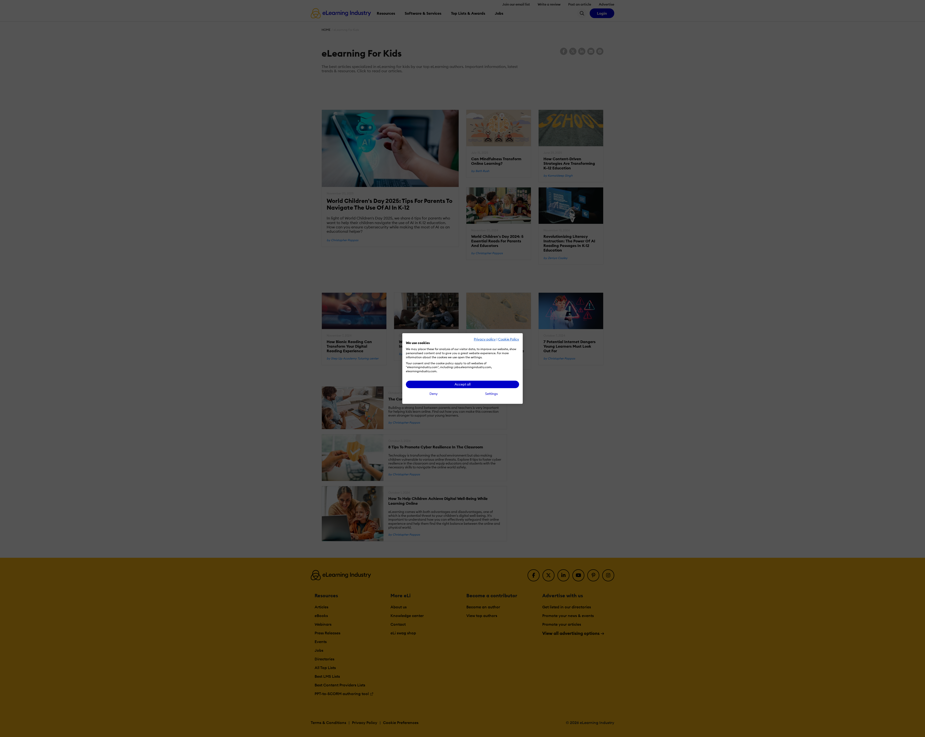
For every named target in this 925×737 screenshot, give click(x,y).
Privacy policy (485, 339)
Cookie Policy (508, 339)
